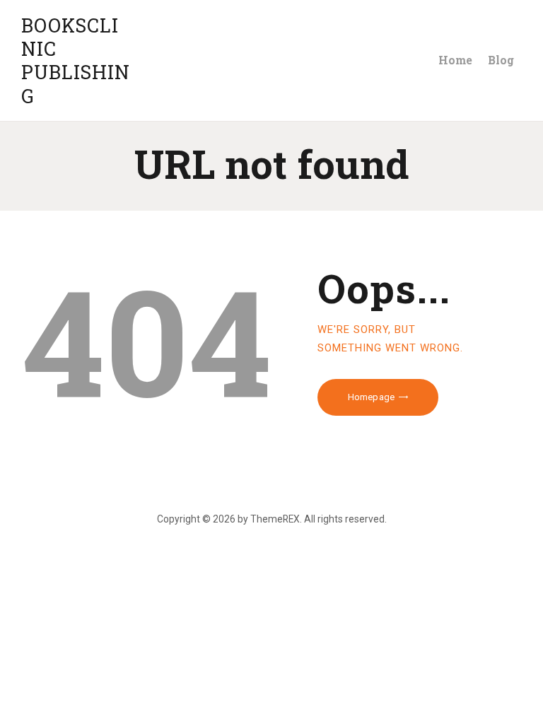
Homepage (371, 397)
